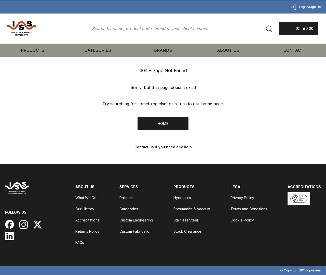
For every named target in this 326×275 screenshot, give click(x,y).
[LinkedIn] (9, 235)
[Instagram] (23, 224)
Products (32, 50)
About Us (228, 50)
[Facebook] (9, 224)
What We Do (86, 197)
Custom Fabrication (135, 231)
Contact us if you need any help (163, 147)
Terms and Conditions (248, 209)
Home (163, 123)
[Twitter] (37, 224)
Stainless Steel (185, 220)
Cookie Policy (242, 220)
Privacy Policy (242, 197)
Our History (84, 209)
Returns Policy (87, 231)
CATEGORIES (98, 50)
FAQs (79, 242)
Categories (128, 209)
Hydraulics (182, 197)
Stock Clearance (187, 231)
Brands (163, 50)
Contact (293, 50)
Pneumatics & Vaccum (191, 209)
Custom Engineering (136, 220)
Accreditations (87, 220)
